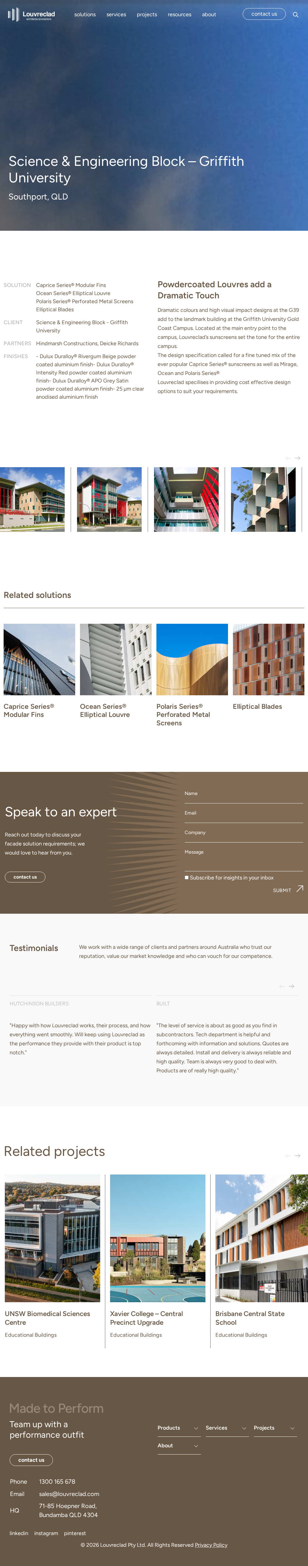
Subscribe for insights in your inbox (232, 877)
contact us (264, 14)
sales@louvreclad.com (69, 1493)
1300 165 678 (57, 1481)
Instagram (46, 1533)
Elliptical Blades (55, 309)
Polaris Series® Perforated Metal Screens (84, 301)
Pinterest (75, 1533)
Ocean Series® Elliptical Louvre (73, 293)
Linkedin (19, 1533)
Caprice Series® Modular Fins (71, 285)
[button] (297, 458)
